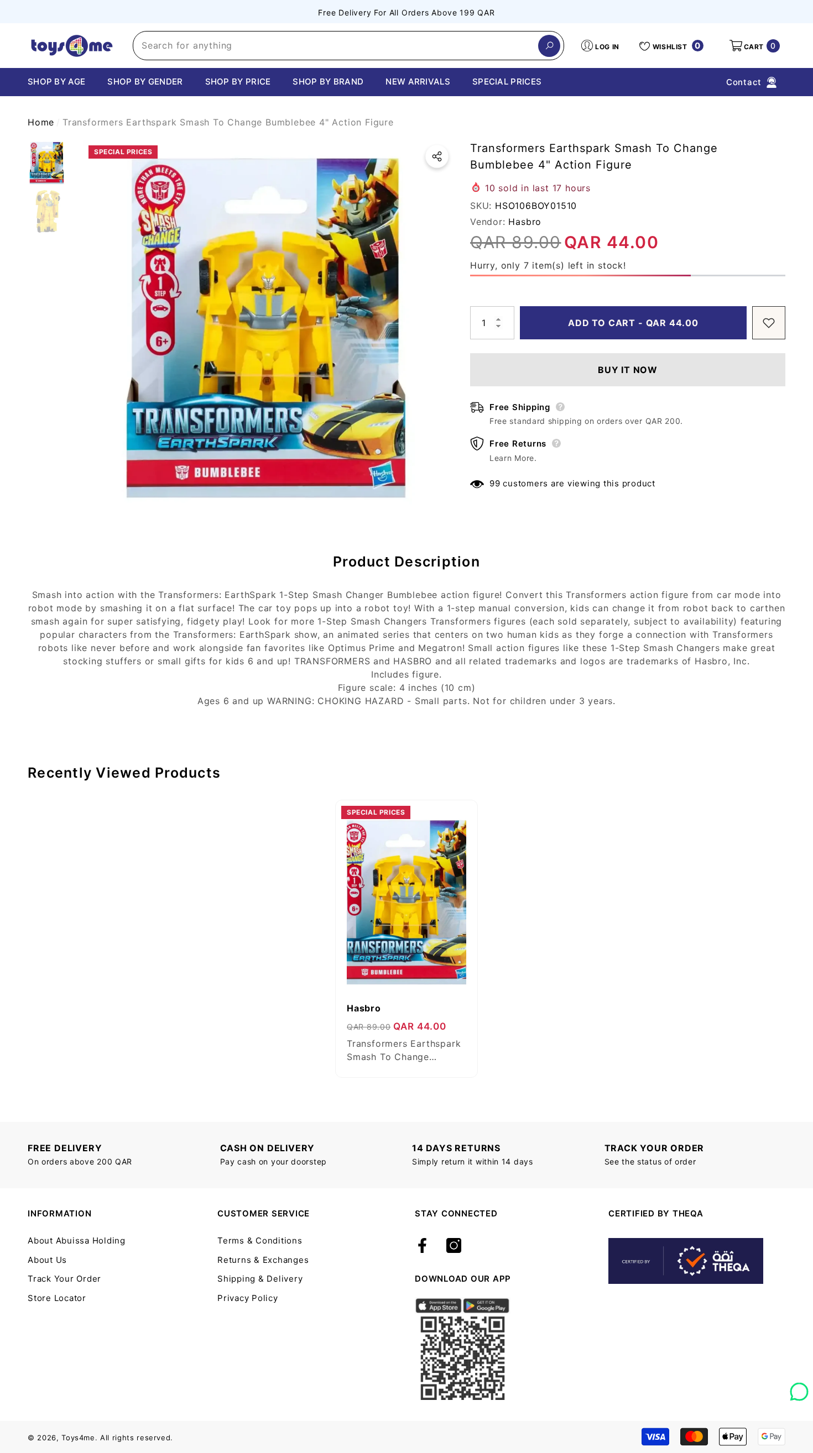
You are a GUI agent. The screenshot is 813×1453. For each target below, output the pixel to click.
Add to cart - (635, 322)
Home (41, 122)
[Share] (437, 156)
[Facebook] (422, 1246)
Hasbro (524, 221)
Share (437, 156)
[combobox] (335, 45)
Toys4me (78, 1437)
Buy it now (628, 369)
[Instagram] (454, 1246)
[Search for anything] (348, 45)
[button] (753, 46)
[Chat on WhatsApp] (799, 1388)
